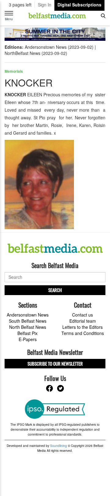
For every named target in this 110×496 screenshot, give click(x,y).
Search (55, 289)
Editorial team (82, 321)
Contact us (82, 315)
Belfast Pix (27, 333)
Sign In (44, 5)
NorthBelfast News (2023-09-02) (36, 53)
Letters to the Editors (82, 327)
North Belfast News (27, 327)
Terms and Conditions (82, 333)
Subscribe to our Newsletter (55, 363)
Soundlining (58, 446)
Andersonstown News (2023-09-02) (59, 47)
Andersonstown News (28, 315)
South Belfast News (27, 321)
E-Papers (28, 339)
